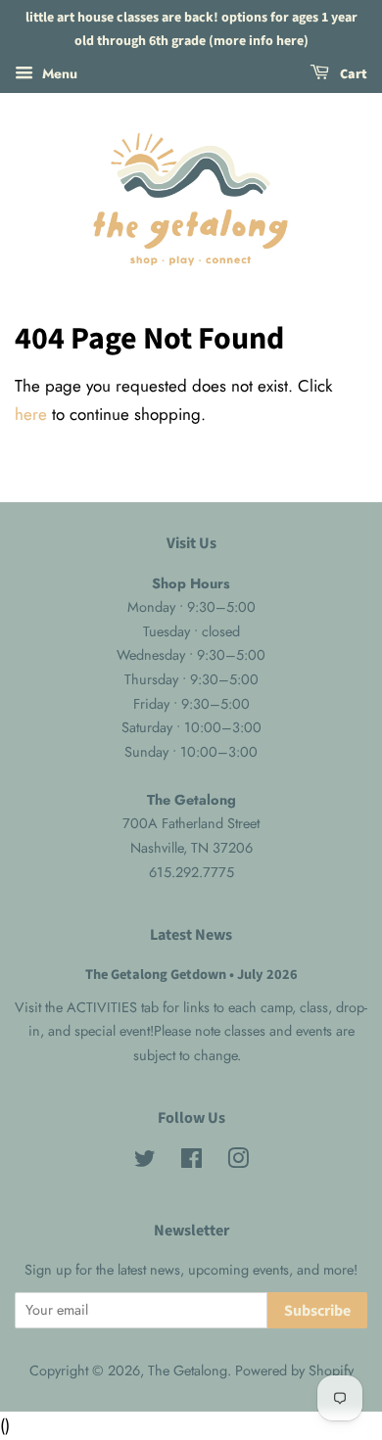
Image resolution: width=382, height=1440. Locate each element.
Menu (57, 72)
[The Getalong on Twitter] (145, 1162)
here (31, 414)
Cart (352, 74)
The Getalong (187, 1370)
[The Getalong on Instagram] (238, 1162)
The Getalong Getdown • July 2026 (191, 974)
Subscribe (317, 1311)
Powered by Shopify (294, 1370)
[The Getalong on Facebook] (191, 1162)
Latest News (191, 935)
